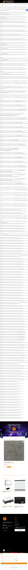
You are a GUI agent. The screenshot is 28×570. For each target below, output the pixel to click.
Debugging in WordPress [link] (21, 82)
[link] (27, 10)
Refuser (14, 565)
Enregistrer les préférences (14, 567)
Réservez (9, 466)
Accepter (14, 563)
